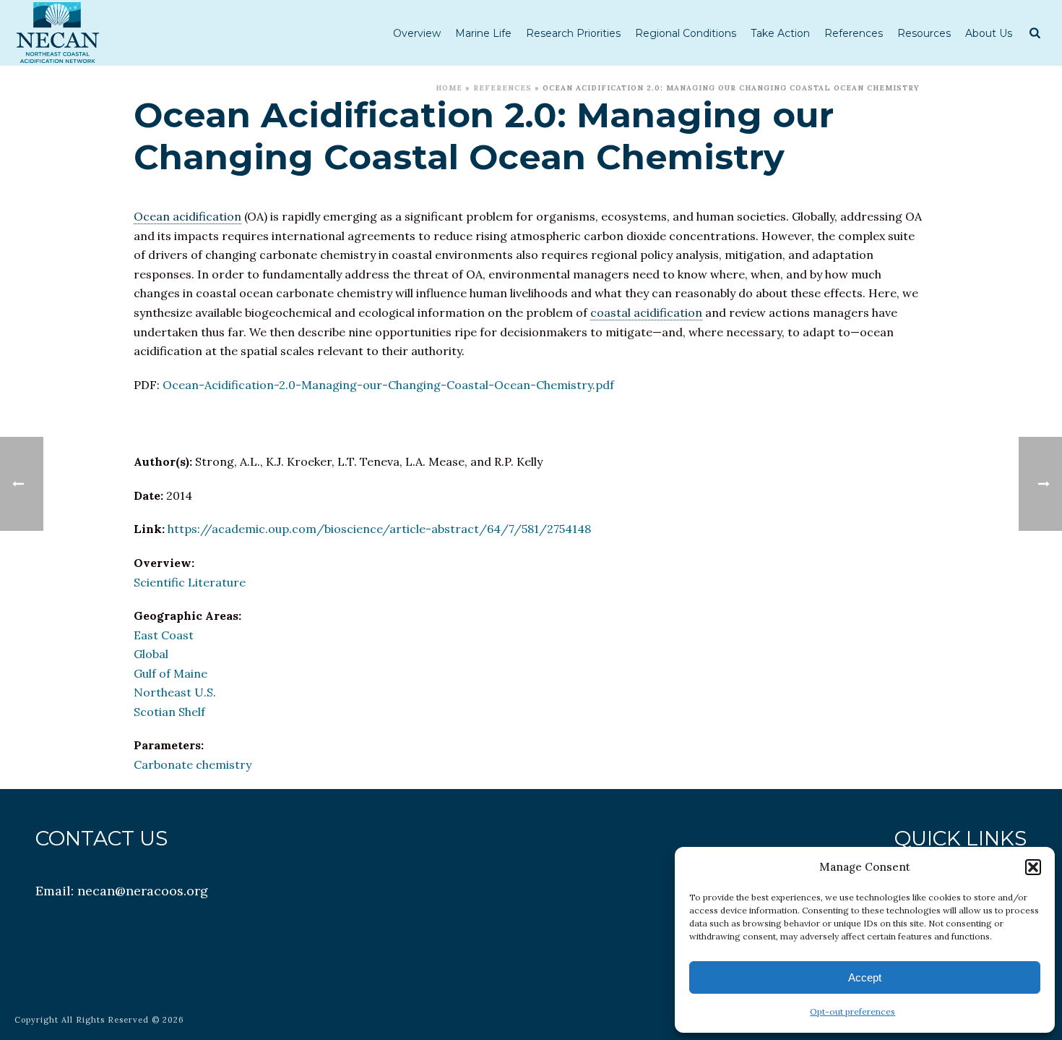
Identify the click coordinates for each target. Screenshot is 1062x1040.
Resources (924, 33)
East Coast (164, 635)
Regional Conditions (685, 33)
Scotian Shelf (169, 711)
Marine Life (483, 33)
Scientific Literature (190, 582)
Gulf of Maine (170, 673)
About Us (988, 33)
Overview (417, 33)
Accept (864, 977)
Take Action (780, 33)
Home (449, 88)
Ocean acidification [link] (187, 216)
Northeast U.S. (175, 692)
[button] (1033, 867)
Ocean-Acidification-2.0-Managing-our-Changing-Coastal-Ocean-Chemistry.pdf (388, 385)
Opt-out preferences (852, 1011)
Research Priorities (573, 33)
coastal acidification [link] (646, 312)
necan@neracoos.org (142, 890)
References (853, 33)
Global (151, 654)
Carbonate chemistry (192, 764)
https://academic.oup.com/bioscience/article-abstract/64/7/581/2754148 (379, 528)
